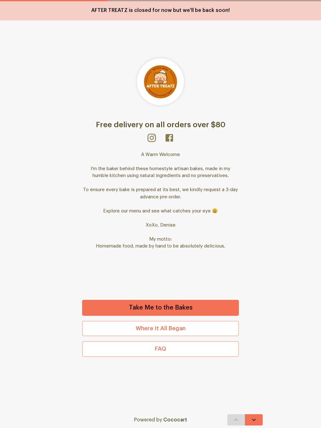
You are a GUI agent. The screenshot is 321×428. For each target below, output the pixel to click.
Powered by (160, 419)
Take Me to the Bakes (160, 308)
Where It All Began (161, 328)
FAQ (160, 349)
